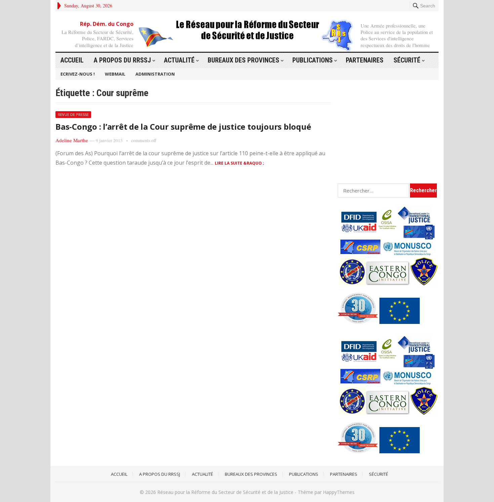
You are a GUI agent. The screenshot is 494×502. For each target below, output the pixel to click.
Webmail (115, 74)
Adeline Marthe (71, 140)
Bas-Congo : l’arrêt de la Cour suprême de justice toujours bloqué (183, 126)
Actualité (179, 60)
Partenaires (364, 60)
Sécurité (407, 60)
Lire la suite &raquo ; (239, 163)
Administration (155, 74)
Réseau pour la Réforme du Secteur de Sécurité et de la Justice (225, 492)
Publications (312, 60)
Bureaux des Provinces (243, 60)
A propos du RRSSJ (122, 60)
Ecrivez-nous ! (77, 74)
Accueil (72, 60)
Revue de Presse (73, 114)
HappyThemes (339, 492)
